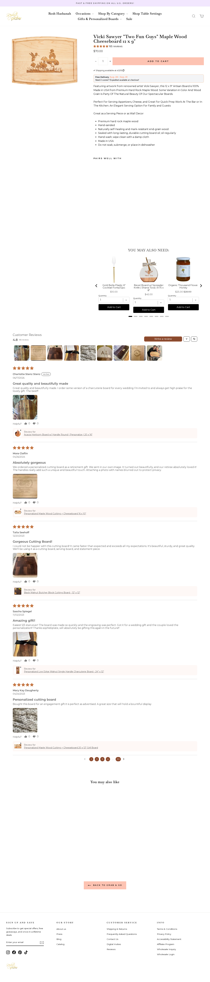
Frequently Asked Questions (122, 934)
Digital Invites (114, 944)
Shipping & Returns (117, 929)
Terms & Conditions (167, 929)
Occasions (83, 14)
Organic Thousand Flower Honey (183, 286)
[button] (194, 16)
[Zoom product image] (44, 61)
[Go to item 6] (104, 353)
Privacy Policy (164, 934)
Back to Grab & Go (107, 885)
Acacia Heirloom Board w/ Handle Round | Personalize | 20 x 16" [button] (58, 434)
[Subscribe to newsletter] (42, 943)
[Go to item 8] (138, 353)
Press (59, 934)
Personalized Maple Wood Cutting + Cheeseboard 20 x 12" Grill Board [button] (61, 747)
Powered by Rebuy (149, 320)
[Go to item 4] (71, 353)
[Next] (201, 286)
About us (61, 929)
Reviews (111, 949)
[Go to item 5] (88, 353)
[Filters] (186, 339)
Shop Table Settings (147, 14)
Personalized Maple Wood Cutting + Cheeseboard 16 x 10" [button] (55, 513)
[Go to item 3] (55, 353)
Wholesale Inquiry (166, 949)
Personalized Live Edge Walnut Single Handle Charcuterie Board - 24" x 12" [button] (64, 671)
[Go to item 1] (21, 353)
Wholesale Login (165, 954)
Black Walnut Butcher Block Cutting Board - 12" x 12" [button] (52, 592)
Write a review (163, 338)
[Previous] (96, 286)
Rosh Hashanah (59, 14)
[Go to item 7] (121, 353)
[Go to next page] (124, 759)
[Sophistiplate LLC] (14, 16)
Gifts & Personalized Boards (98, 19)
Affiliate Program (165, 944)
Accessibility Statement (169, 939)
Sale (129, 19)
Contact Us (112, 939)
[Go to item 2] (38, 353)
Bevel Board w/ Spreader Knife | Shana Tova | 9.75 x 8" (149, 288)
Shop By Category (112, 14)
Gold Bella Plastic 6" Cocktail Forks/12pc (114, 286)
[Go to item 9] (154, 353)
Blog (58, 939)
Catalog (60, 944)
